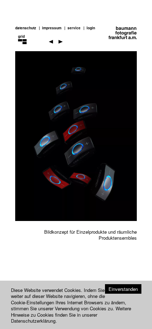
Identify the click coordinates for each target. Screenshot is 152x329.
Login (91, 27)
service (74, 27)
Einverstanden (123, 289)
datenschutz (25, 27)
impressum (52, 27)
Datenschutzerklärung (33, 320)
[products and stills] (27, 46)
